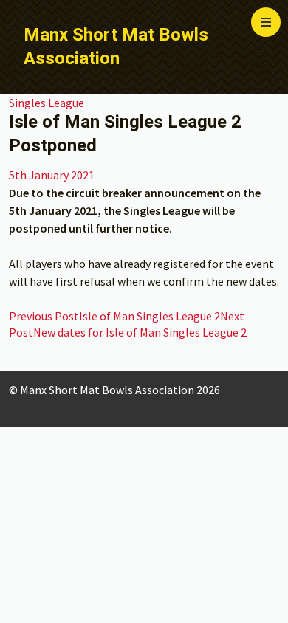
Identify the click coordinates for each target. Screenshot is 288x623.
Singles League (46, 102)
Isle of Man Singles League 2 (114, 316)
